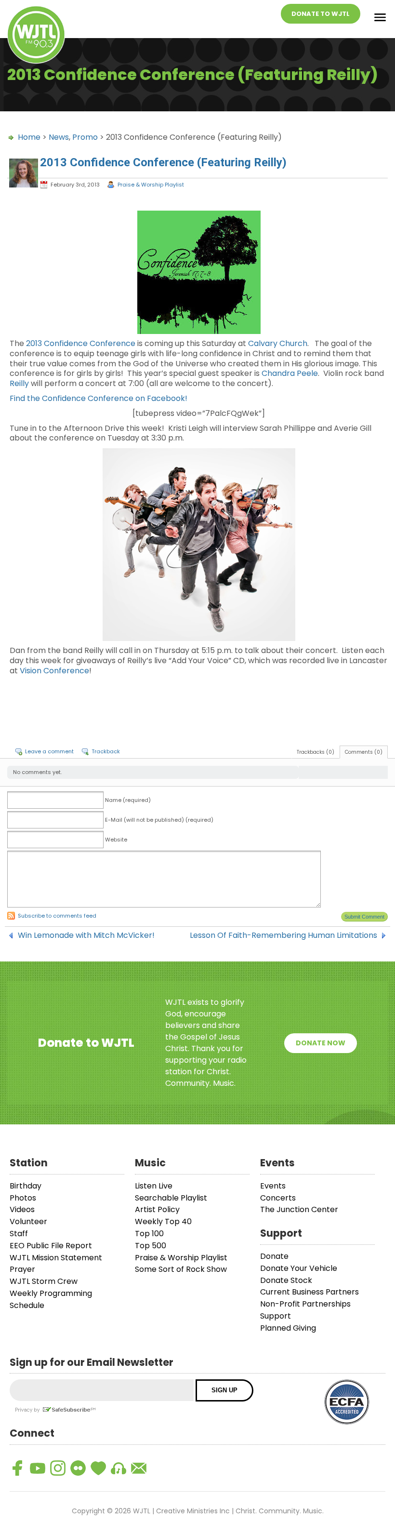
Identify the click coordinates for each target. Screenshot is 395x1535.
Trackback (106, 751)
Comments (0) (363, 752)
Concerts (278, 1197)
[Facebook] (17, 1468)
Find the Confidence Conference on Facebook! (98, 398)
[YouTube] (37, 1468)
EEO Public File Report (51, 1245)
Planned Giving (288, 1328)
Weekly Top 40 (163, 1221)
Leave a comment (49, 751)
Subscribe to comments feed (57, 916)
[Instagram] (58, 1468)
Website (116, 839)
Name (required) (128, 800)
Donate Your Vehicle (298, 1268)
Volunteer (28, 1221)
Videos (22, 1209)
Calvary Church (277, 343)
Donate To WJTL (320, 13)
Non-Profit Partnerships (305, 1303)
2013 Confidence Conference (80, 343)
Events (273, 1185)
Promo (85, 137)
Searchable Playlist (171, 1197)
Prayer (22, 1269)
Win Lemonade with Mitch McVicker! (86, 935)
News (59, 137)
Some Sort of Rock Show (181, 1269)
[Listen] (118, 1468)
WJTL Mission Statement (56, 1257)
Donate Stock (286, 1280)
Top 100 (149, 1233)
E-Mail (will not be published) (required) (159, 820)
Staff (19, 1233)
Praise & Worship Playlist (151, 184)
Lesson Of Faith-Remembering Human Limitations (283, 935)
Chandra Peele (290, 373)
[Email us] (138, 1468)
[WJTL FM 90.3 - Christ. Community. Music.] (36, 36)
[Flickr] (78, 1468)
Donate (274, 1256)
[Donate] (98, 1468)
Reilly (19, 383)
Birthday (25, 1185)
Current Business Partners (309, 1291)
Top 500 (150, 1245)
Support (275, 1315)
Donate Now (320, 1043)
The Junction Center (299, 1209)
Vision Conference (54, 670)
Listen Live (153, 1185)
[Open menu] (380, 19)
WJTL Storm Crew (44, 1281)
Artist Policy (157, 1209)
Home (29, 137)
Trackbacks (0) (315, 752)
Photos (23, 1197)
